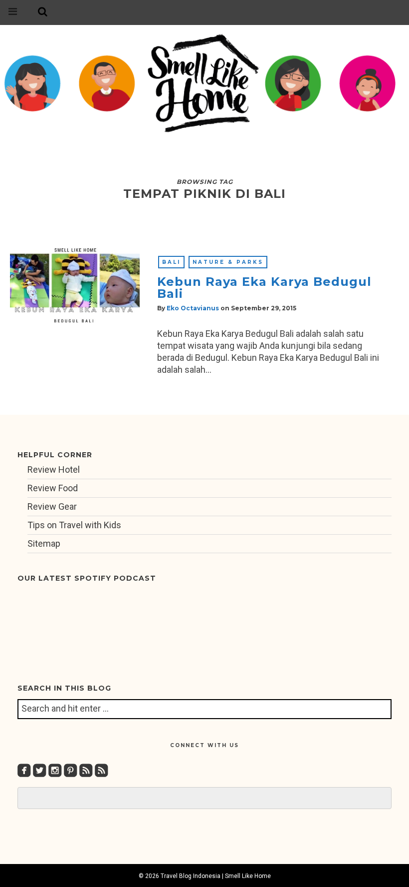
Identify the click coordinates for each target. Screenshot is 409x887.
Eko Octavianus (193, 308)
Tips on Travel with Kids (74, 525)
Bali (171, 262)
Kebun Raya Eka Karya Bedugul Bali (264, 287)
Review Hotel (53, 469)
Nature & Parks (228, 262)
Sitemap (43, 543)
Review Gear (52, 506)
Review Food (52, 488)
